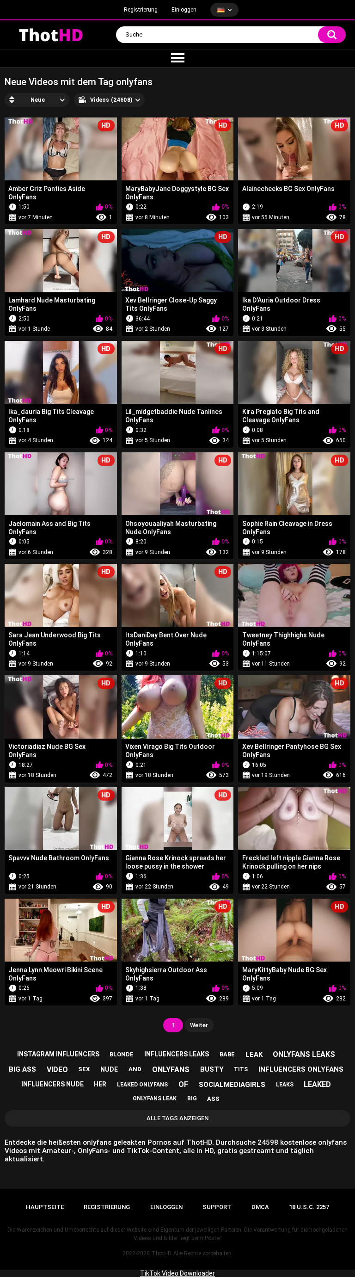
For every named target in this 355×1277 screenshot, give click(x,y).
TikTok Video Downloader (177, 1273)
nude (109, 1069)
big (192, 1098)
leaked (317, 1084)
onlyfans (171, 1069)
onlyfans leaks (304, 1054)
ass (213, 1098)
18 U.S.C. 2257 (309, 1206)
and (135, 1069)
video (57, 1069)
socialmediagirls (232, 1084)
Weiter (199, 1025)
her (100, 1084)
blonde (122, 1054)
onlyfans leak (155, 1098)
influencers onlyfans (300, 1069)
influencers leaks (176, 1054)
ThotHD (161, 1253)
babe (227, 1054)
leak (254, 1054)
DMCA (260, 1206)
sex (84, 1069)
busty (212, 1069)
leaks (285, 1084)
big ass (22, 1069)
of (183, 1084)
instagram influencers (58, 1054)
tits (241, 1069)
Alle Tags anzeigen (177, 1118)
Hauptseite (45, 1206)
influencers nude (52, 1084)
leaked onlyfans (142, 1084)
